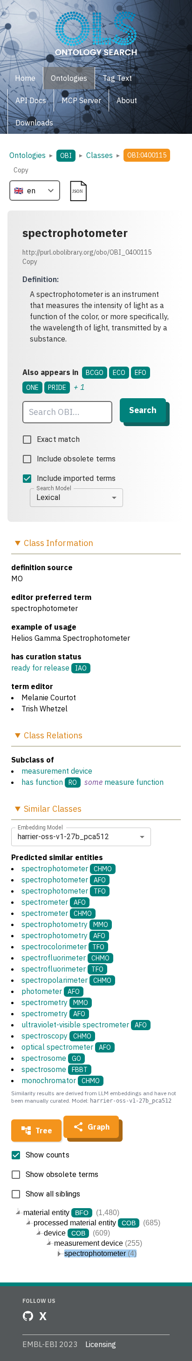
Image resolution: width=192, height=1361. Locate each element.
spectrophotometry (64, 924)
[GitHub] (28, 1316)
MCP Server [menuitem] (81, 100)
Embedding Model (40, 827)
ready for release (40, 667)
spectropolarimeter (66, 980)
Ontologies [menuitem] (69, 78)
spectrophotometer (66, 868)
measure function (134, 782)
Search (143, 410)
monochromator (60, 1080)
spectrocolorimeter (62, 946)
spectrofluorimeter (65, 957)
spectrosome (51, 1058)
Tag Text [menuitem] (117, 78)
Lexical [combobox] (48, 497)
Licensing (100, 1344)
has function (42, 782)
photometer (50, 991)
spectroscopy (56, 1035)
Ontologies (27, 155)
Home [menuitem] (25, 78)
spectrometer (53, 902)
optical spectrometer (66, 1047)
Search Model (53, 488)
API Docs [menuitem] (30, 100)
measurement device (56, 771)
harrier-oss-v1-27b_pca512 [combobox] (63, 836)
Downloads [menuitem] (34, 122)
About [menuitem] (127, 100)
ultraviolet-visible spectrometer (84, 1024)
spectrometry (54, 1002)
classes (99, 155)
